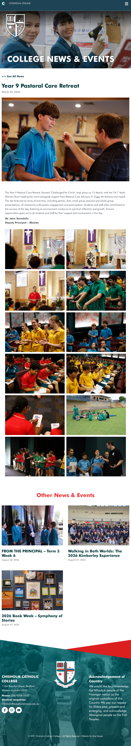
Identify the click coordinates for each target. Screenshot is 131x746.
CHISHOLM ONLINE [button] (20, 3)
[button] (126, 3)
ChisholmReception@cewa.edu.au (20, 703)
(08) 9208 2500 (20, 695)
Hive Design (97, 736)
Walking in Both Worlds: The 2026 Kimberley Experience (95, 553)
